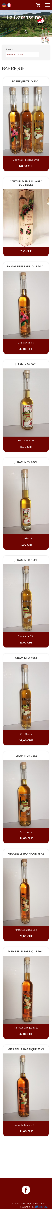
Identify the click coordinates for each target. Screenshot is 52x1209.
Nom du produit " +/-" (15, 54)
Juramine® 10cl (26, 364)
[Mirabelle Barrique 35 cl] (26, 891)
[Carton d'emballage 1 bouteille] (26, 217)
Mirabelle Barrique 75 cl (26, 1049)
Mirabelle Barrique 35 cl (26, 853)
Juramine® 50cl (26, 658)
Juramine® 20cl (26, 462)
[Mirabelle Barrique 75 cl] (26, 1087)
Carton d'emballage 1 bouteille (26, 183)
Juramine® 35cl (26, 560)
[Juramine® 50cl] (26, 696)
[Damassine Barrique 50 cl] (26, 304)
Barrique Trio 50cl (26, 81)
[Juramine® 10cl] (26, 402)
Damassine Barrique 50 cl (26, 266)
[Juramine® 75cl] (26, 793)
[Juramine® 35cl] (26, 598)
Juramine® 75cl (26, 755)
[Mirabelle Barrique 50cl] (26, 989)
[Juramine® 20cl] (26, 500)
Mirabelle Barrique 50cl (26, 951)
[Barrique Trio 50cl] (26, 120)
